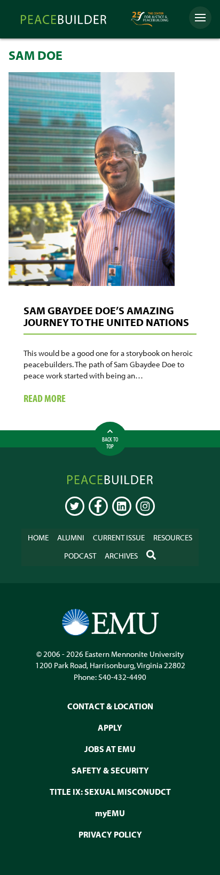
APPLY (110, 727)
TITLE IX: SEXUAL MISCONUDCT (110, 791)
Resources (172, 537)
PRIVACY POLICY (110, 834)
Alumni (70, 537)
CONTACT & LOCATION (110, 706)
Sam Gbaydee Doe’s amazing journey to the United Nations (106, 316)
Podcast (80, 556)
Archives (121, 556)
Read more (61, 399)
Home (38, 537)
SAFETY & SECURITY (110, 770)
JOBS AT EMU (110, 749)
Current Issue (119, 537)
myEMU (110, 813)
